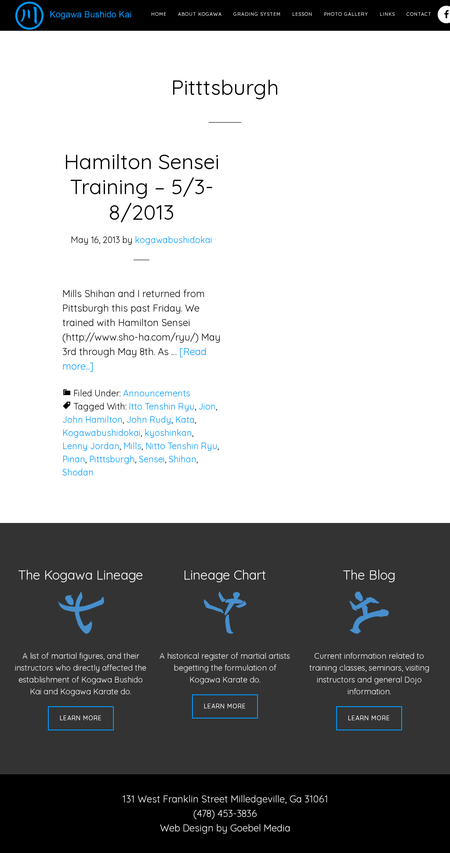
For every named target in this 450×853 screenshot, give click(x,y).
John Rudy (149, 419)
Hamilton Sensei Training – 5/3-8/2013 (141, 186)
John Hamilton (92, 419)
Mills (132, 445)
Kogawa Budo (75, 15)
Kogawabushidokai (101, 432)
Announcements (156, 393)
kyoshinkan (168, 432)
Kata (185, 419)
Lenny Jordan (91, 445)
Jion (207, 406)
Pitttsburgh (112, 459)
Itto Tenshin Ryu (162, 406)
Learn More (81, 718)
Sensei (152, 459)
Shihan (182, 459)
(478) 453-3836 (225, 813)
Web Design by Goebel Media (225, 828)
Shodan (78, 472)
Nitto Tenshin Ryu (181, 445)
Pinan (73, 459)
